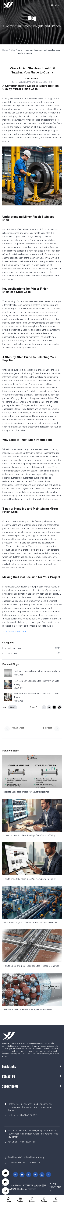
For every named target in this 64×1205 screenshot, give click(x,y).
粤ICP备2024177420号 (55, 1187)
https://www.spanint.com (14, 631)
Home (5, 50)
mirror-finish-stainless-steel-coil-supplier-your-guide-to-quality (39, 51)
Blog (13, 50)
